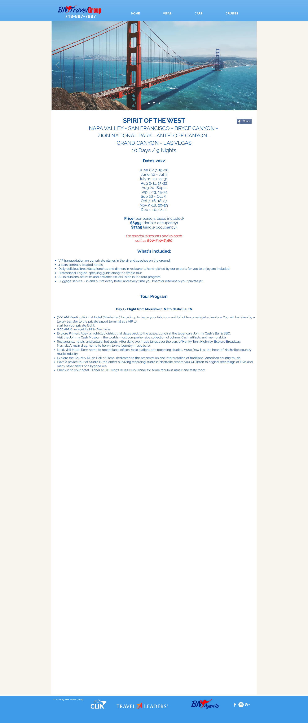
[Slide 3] (149, 103)
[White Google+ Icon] (247, 704)
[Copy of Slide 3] (159, 103)
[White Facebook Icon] (234, 704)
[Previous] (57, 65)
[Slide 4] (154, 103)
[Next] (251, 65)
